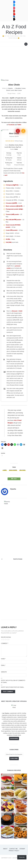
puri (6, 175)
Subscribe (22, 857)
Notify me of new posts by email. (12, 687)
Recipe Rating (6, 637)
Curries (23, 88)
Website (4, 672)
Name (3, 658)
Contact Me (13, 848)
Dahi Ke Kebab (17, 559)
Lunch (12, 90)
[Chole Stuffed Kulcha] (7, 793)
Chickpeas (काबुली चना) (12, 185)
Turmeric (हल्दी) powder (12, 214)
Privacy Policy (14, 850)
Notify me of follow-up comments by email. (13, 681)
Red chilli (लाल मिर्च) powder (13, 219)
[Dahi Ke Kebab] (8, 559)
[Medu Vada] (20, 832)
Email (3, 665)
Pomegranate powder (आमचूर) (14, 209)
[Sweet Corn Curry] (20, 819)
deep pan (14, 311)
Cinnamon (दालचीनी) (11, 203)
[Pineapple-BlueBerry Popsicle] (7, 806)
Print (15, 478)
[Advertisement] (14, 64)
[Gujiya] (7, 832)
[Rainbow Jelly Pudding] (7, 780)
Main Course (18, 90)
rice (23, 173)
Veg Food (22, 470)
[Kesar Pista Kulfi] (20, 793)
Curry (5, 470)
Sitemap (22, 848)
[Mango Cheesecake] (20, 780)
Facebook (11, 124)
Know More (14, 738)
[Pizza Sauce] (7, 819)
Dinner (8, 90)
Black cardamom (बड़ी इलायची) (14, 206)
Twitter (19, 124)
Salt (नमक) (8, 242)
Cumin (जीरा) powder (12, 230)
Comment (4, 643)
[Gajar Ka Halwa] (20, 806)
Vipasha (10, 88)
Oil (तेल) (8, 239)
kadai (20, 311)
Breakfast (18, 88)
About (5, 848)
